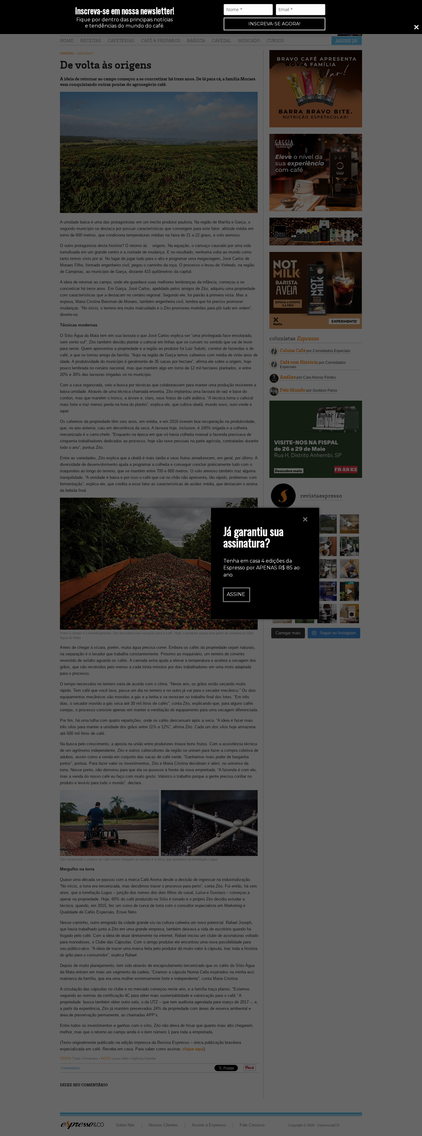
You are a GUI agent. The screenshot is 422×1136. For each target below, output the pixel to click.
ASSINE (236, 594)
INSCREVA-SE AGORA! (274, 24)
